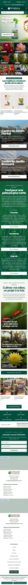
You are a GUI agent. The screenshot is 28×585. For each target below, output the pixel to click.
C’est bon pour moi (7, 583)
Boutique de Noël (14, 556)
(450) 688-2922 (14, 479)
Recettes (14, 553)
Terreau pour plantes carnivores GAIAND (5, 397)
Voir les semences (14, 249)
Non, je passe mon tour (20, 583)
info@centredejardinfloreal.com (14, 480)
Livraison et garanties (14, 559)
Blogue (14, 550)
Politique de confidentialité (14, 565)
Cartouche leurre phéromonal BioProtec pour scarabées (20, 112)
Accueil (14, 547)
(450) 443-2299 (14, 522)
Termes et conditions (14, 568)
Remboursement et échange (14, 562)
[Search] (25, 12)
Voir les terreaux (14, 226)
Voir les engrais (14, 273)
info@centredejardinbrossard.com (14, 523)
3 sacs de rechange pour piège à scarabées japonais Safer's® (7, 112)
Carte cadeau (14, 572)
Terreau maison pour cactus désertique (19, 397)
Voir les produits (7, 34)
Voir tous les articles (14, 372)
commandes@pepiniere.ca (17, 4)
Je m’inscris (14, 450)
